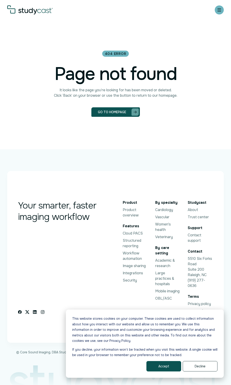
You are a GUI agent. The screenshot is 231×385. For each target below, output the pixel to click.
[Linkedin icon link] (35, 312)
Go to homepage (112, 112)
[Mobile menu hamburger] (219, 9)
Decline (200, 366)
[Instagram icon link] (42, 312)
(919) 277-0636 (196, 283)
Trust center (198, 217)
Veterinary (164, 237)
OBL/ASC (163, 298)
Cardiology (164, 209)
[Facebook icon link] (20, 312)
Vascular (162, 217)
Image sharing (134, 265)
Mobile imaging (167, 291)
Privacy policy (199, 303)
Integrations (133, 273)
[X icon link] (27, 312)
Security (130, 280)
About (193, 209)
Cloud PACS (133, 233)
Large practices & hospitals (164, 278)
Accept (163, 366)
